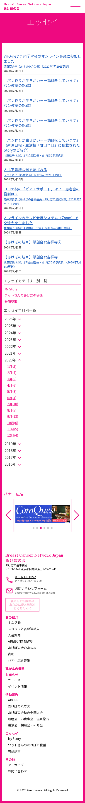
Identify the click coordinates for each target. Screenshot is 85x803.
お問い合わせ (17, 771)
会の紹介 (11, 617)
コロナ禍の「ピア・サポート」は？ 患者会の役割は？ (42, 191)
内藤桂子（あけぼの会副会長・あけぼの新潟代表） (35, 155)
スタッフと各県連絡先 (24, 628)
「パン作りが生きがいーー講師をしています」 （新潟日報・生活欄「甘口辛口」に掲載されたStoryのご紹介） (42, 145)
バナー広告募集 (19, 660)
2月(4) (11, 372)
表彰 (11, 654)
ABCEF (13, 700)
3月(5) (11, 379)
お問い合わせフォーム (31, 588)
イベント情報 (17, 686)
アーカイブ (16, 765)
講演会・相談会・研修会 (25, 725)
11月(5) (12, 429)
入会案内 (14, 635)
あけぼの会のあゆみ (22, 647)
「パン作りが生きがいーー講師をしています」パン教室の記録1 (42, 123)
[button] (33, 528)
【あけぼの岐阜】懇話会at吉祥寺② (32, 242)
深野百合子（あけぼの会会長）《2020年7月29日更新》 (37, 66)
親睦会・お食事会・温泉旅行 (28, 719)
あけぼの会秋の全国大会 (25, 712)
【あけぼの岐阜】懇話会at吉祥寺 (31, 257)
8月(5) (11, 410)
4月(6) (11, 385)
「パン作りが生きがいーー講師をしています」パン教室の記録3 (42, 83)
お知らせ (11, 674)
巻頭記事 (11, 301)
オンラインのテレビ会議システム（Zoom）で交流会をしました (41, 220)
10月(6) (12, 422)
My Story (11, 289)
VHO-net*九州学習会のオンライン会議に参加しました (42, 59)
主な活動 (14, 622)
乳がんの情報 (14, 668)
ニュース (14, 680)
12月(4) (12, 435)
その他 (10, 759)
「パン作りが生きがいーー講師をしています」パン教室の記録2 (42, 103)
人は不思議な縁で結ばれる (25, 169)
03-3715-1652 (25, 577)
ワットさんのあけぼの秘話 (24, 295)
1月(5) (11, 366)
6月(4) (11, 397)
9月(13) (12, 416)
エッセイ (11, 733)
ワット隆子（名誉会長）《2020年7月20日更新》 (33, 175)
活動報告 (11, 694)
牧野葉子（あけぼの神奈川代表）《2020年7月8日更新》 (38, 228)
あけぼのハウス (19, 706)
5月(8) (11, 391)
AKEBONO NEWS (20, 641)
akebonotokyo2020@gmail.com (35, 592)
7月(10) (12, 404)
